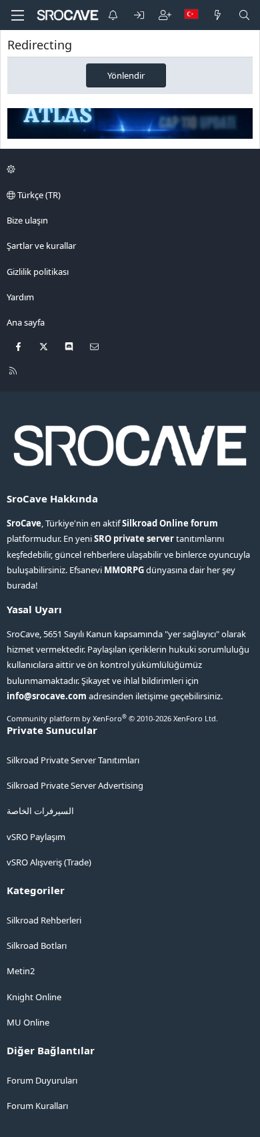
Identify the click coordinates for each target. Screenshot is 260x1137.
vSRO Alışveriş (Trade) (49, 862)
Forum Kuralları (37, 1106)
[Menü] (17, 15)
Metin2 (21, 971)
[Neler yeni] (218, 15)
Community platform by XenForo (112, 718)
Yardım (20, 297)
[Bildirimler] (113, 15)
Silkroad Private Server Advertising (75, 785)
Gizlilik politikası (38, 272)
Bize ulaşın (27, 220)
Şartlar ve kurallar (41, 246)
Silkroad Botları (37, 945)
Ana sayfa (26, 322)
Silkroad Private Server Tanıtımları (73, 760)
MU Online (28, 1022)
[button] (128, 169)
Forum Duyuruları (42, 1080)
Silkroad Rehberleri (44, 920)
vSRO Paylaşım (36, 837)
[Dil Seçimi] (191, 15)
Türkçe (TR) (38, 195)
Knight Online (34, 997)
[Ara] (244, 15)
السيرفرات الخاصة (40, 811)
